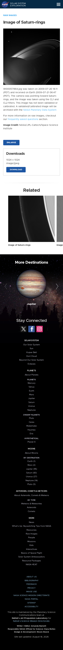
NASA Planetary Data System (39, 110)
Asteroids (31, 507)
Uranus (31, 406)
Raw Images (10, 15)
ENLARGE (11, 143)
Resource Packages (31, 561)
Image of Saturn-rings (19, 245)
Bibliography (32, 581)
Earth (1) (31, 461)
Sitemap (31, 603)
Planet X (31, 442)
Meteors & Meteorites (31, 504)
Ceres (31, 422)
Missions (31, 542)
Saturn (31, 402)
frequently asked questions (23, 119)
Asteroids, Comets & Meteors (31, 491)
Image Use (31, 592)
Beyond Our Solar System (31, 360)
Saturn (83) (31, 473)
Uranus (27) (31, 477)
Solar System (31, 340)
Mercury (31, 383)
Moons (31, 449)
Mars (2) (31, 465)
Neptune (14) (31, 481)
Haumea (31, 430)
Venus (31, 387)
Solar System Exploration (16, 4)
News (31, 522)
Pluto (31, 418)
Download (16, 170)
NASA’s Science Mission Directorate (31, 621)
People (31, 538)
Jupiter (31, 304)
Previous (6, 286)
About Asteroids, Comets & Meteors (31, 495)
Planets (31, 371)
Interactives (31, 549)
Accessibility (31, 607)
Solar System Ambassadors (31, 557)
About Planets (31, 375)
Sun (31, 348)
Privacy (31, 588)
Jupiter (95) (31, 469)
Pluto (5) (31, 484)
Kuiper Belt (31, 352)
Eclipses (31, 364)
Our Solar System (31, 345)
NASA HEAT (31, 565)
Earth (31, 391)
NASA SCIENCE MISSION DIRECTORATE (31, 595)
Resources (31, 530)
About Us (32, 577)
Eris (31, 434)
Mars (31, 395)
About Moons (31, 453)
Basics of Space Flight (31, 553)
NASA (4, 4)
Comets (31, 511)
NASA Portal (31, 599)
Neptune (31, 410)
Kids (31, 545)
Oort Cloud (31, 356)
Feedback (31, 584)
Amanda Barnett (38, 626)
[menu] (58, 4)
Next (56, 286)
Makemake (31, 426)
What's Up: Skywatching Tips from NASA (31, 526)
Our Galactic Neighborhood (16, 11)
